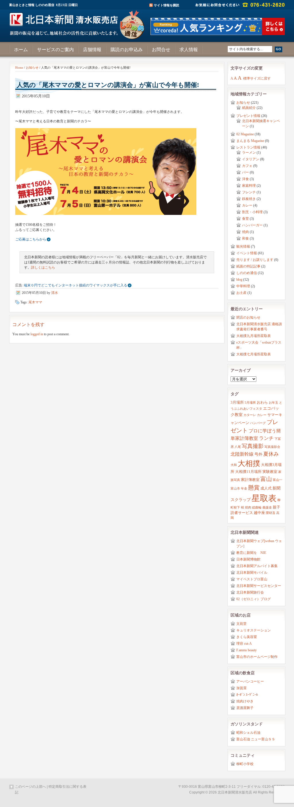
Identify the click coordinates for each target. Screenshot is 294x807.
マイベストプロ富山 (251, 579)
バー (245, 172)
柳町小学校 (245, 764)
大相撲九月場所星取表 (253, 336)
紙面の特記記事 (248, 266)
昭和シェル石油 (248, 733)
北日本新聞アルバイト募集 (257, 566)
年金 (244, 488)
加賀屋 (241, 688)
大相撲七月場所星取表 (253, 354)
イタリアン (250, 159)
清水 (54, 293)
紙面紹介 (249, 108)
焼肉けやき (245, 701)
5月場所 (250, 402)
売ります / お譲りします (254, 260)
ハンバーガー (252, 225)
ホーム (21, 49)
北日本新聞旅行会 (250, 592)
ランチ (266, 438)
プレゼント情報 (248, 116)
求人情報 (188, 49)
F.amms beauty (246, 650)
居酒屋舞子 (245, 708)
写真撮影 (253, 446)
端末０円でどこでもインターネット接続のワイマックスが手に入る (75, 285)
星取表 (264, 498)
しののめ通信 (246, 273)
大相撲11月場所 (248, 472)
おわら (262, 402)
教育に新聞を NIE (251, 553)
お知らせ (32, 67)
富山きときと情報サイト (78, 22)
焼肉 (245, 232)
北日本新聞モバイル (251, 573)
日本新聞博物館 (248, 559)
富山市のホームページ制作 (257, 657)
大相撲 (249, 463)
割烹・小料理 (252, 212)
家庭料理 (249, 186)
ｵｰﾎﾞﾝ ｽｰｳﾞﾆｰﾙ (247, 695)
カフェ (247, 166)
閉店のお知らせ (248, 317)
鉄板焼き (249, 199)
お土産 (241, 293)
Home (19, 67)
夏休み (271, 454)
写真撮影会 (272, 446)
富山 (266, 479)
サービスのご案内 (55, 49)
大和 (234, 465)
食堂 (245, 219)
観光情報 (243, 246)
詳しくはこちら (43, 267)
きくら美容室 (246, 637)
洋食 (245, 179)
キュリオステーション (253, 630)
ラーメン (249, 153)
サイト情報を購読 (166, 5)
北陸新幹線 (242, 454)
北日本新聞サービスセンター (258, 586)
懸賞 (254, 487)
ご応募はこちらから (30, 239)
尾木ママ (35, 302)
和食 (245, 238)
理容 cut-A (244, 644)
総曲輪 (257, 507)
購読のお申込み (127, 49)
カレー (247, 205)
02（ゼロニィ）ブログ (253, 599)
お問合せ (161, 49)
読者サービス (242, 513)
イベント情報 (246, 253)
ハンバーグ (258, 423)
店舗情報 (92, 49)
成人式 (266, 488)
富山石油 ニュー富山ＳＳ (255, 739)
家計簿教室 (250, 480)
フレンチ (249, 192)
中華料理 (243, 286)
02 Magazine (245, 134)
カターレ (249, 415)
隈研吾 (270, 513)
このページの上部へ (30, 787)
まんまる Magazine (250, 141)
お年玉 (273, 402)
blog (239, 280)
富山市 (235, 488)
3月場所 (237, 402)
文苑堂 (241, 624)
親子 (276, 507)
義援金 (267, 507)
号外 (258, 454)
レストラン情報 (248, 147)
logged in (36, 334)
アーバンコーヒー (250, 681)
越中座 (259, 513)
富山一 (277, 479)
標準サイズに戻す (257, 78)
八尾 (238, 446)
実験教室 (269, 472)
